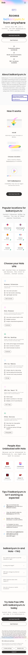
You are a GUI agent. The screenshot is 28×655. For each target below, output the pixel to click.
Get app (7, 378)
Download (7, 325)
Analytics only (20, 648)
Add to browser (8, 298)
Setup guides (8, 432)
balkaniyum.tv (21, 28)
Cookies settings (8, 648)
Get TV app (8, 404)
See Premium (14, 40)
